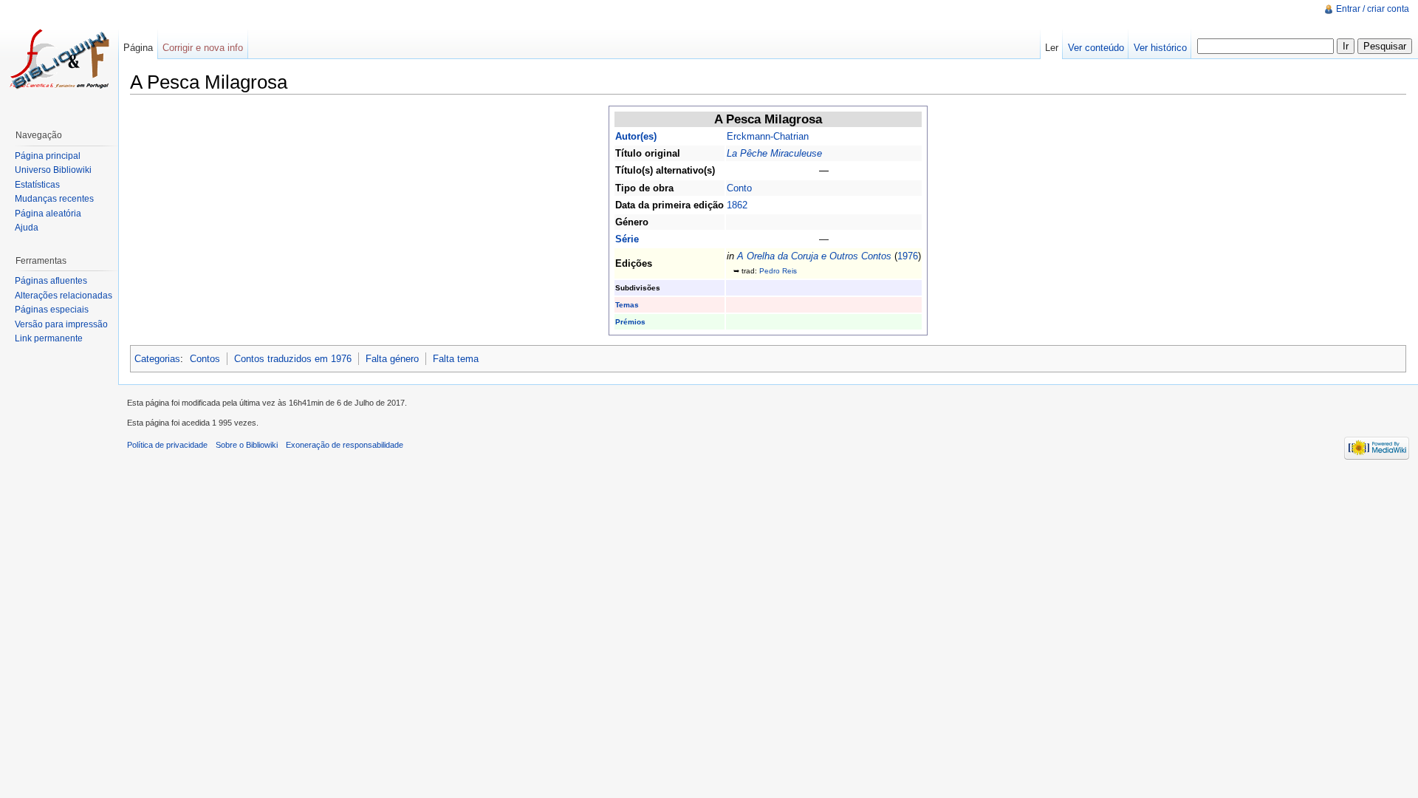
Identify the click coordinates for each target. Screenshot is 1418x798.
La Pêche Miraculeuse (774, 153)
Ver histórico (1160, 47)
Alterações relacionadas (63, 295)
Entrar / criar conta (1372, 9)
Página (138, 47)
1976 (907, 256)
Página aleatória (48, 213)
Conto (739, 188)
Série (627, 239)
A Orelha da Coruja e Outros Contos (814, 256)
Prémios (630, 322)
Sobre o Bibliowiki (247, 444)
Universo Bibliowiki (53, 170)
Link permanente (49, 338)
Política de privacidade (167, 444)
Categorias (157, 358)
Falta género (392, 358)
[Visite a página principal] (59, 59)
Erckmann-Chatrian (768, 136)
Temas (627, 305)
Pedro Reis (778, 271)
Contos (205, 358)
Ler (1051, 47)
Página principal (48, 156)
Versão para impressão (61, 324)
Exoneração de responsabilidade (344, 444)
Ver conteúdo (1096, 47)
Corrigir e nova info (202, 47)
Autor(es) (636, 136)
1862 (737, 205)
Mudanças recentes (54, 199)
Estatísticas (37, 185)
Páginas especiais (52, 309)
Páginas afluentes (51, 281)
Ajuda (26, 227)
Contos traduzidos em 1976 (293, 358)
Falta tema (456, 358)
